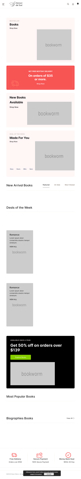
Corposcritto (8, 43)
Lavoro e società (9, 68)
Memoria (6, 73)
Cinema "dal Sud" (9, 27)
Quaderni (6, 94)
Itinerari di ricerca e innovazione (15, 63)
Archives (6, 17)
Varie (5, 109)
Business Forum (9, 22)
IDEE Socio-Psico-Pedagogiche (15, 53)
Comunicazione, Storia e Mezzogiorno (17, 38)
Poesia (5, 89)
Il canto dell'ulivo (9, 58)
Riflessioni (6, 99)
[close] (66, 8)
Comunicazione (9, 32)
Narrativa (6, 78)
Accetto (49, 474)
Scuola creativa (9, 104)
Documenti (7, 48)
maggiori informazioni (36, 474)
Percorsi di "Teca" (9, 84)
